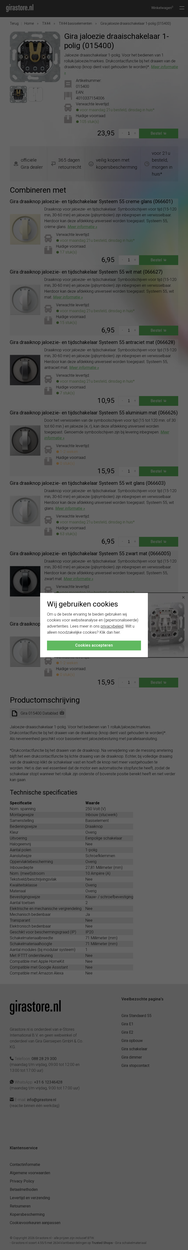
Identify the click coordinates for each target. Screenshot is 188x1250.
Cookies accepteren (94, 645)
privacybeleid (112, 626)
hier (117, 632)
